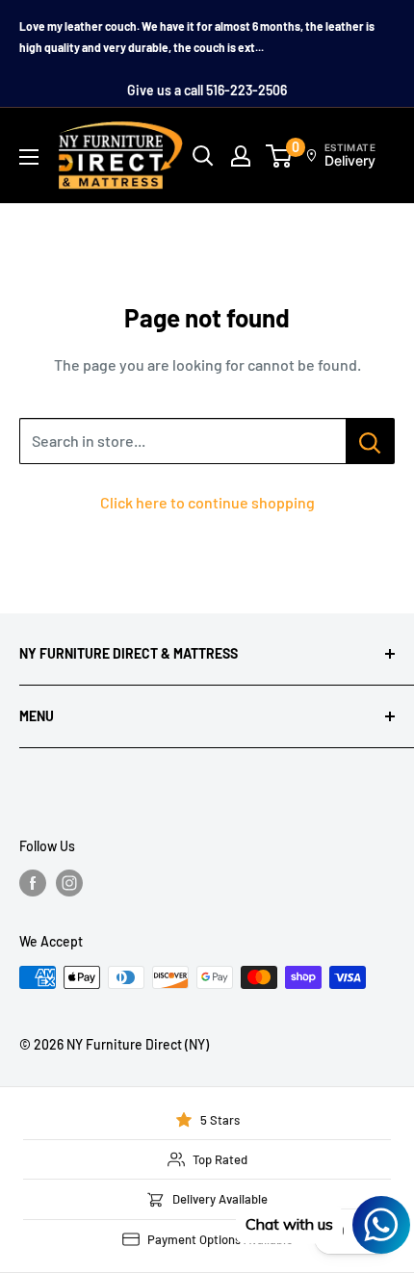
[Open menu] (29, 157)
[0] (280, 156)
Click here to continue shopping (207, 502)
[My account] (240, 156)
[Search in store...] (370, 441)
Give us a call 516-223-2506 (207, 90)
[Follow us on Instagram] (69, 883)
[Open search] (203, 156)
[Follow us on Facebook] (32, 883)
